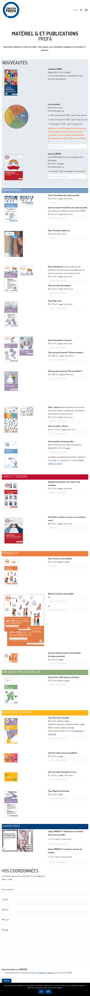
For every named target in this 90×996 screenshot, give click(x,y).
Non (48, 991)
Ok (41, 991)
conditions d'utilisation (46, 972)
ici (63, 111)
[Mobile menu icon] (86, 10)
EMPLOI (75, 10)
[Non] (87, 989)
